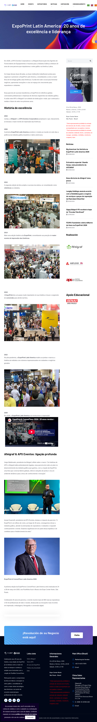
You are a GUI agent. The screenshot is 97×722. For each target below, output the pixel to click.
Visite (77, 635)
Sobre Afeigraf (31, 659)
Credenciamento (79, 4)
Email (77, 667)
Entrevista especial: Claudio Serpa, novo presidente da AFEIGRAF (77, 164)
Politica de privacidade (33, 668)
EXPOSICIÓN (65, 4)
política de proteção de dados (26, 714)
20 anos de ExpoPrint (33, 665)
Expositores (42, 4)
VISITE (76, 91)
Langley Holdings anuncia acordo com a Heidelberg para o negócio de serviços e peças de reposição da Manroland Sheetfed (79, 195)
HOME (22, 4)
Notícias (54, 4)
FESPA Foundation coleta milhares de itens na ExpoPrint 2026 (79, 224)
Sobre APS (30, 662)
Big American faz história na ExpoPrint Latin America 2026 (77, 150)
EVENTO (31, 4)
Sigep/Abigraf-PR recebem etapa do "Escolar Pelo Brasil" (79, 210)
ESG (28, 671)
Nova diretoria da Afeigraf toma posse (78, 179)
